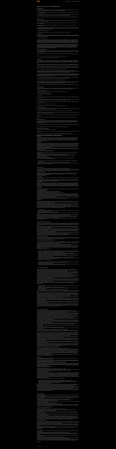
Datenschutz (41, 446)
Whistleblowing (47, 446)
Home (66, 1)
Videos (75, 1)
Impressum (38, 446)
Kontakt (73, 1)
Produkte (69, 1)
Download (78, 1)
